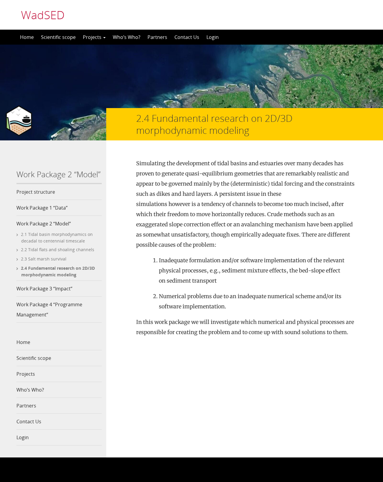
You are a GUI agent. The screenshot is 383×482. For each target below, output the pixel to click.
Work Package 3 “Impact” (44, 288)
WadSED (43, 14)
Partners (157, 37)
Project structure (35, 192)
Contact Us (186, 37)
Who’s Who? (126, 37)
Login (212, 37)
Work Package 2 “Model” (43, 223)
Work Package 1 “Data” (42, 207)
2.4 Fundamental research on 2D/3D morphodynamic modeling (58, 271)
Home (27, 37)
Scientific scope (58, 37)
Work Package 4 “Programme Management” (49, 309)
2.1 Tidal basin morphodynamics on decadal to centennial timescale (57, 237)
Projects (93, 37)
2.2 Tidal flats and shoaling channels (57, 249)
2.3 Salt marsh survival (43, 259)
